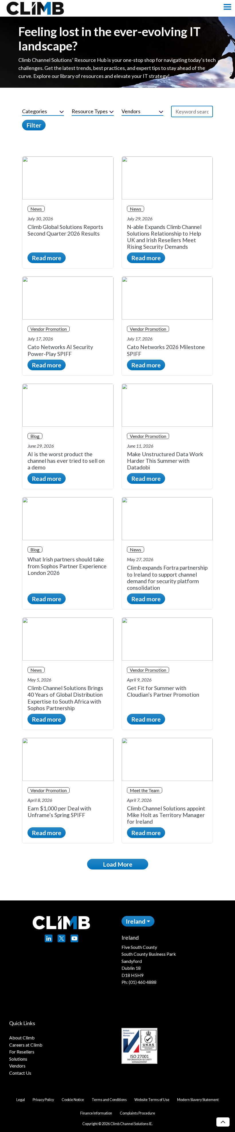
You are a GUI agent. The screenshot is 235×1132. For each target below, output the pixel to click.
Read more (46, 257)
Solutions (18, 1059)
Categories (34, 111)
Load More (117, 864)
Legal (20, 1100)
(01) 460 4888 (142, 982)
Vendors (131, 111)
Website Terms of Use (151, 1100)
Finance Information (96, 1113)
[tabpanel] (174, 960)
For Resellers (21, 1051)
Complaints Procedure (137, 1113)
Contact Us (20, 1073)
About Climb (22, 1037)
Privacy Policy (43, 1100)
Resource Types (90, 111)
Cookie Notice (73, 1100)
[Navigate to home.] (34, 8)
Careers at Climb (25, 1044)
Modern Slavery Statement (198, 1100)
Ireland (135, 921)
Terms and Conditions (109, 1100)
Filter (33, 125)
